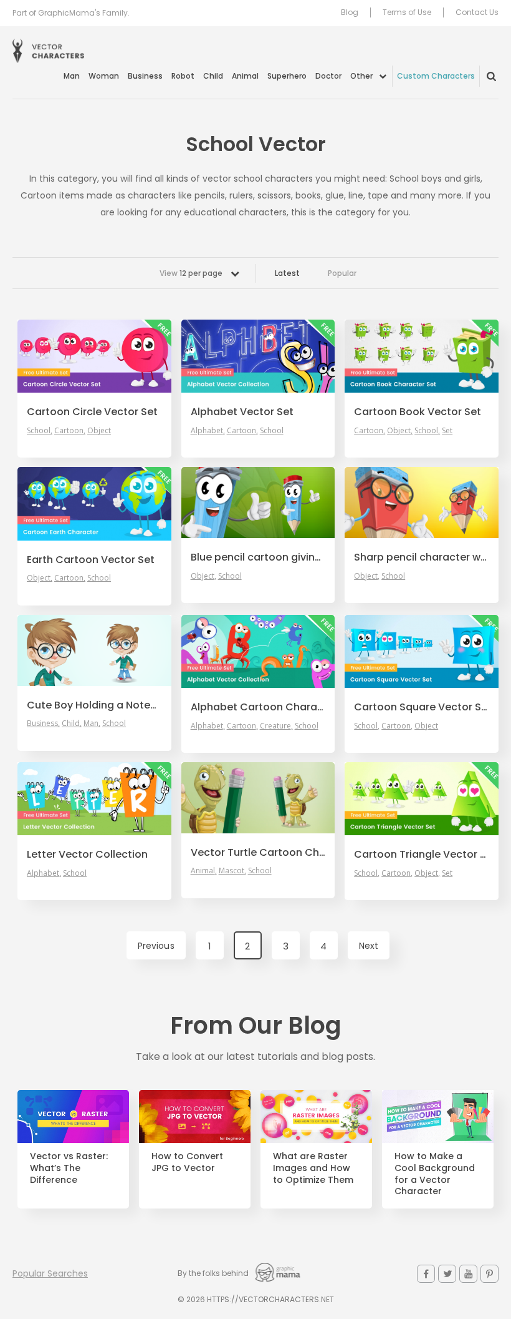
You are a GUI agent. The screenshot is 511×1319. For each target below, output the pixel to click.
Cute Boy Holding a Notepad (94, 705)
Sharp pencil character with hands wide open (421, 557)
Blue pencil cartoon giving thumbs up (258, 557)
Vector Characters (48, 51)
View (191, 273)
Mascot (231, 871)
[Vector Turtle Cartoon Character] (258, 797)
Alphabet (207, 431)
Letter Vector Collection (87, 854)
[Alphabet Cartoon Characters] (258, 651)
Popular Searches (50, 1273)
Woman (103, 76)
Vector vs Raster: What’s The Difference (69, 1168)
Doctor (328, 76)
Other (361, 76)
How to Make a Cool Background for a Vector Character (434, 1174)
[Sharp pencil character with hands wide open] (422, 502)
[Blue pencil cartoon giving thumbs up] (258, 502)
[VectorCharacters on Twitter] (447, 1274)
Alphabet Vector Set (242, 412)
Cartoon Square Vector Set (421, 707)
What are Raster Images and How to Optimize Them (313, 1168)
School (38, 431)
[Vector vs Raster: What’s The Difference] (73, 1116)
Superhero (287, 76)
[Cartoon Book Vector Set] (422, 356)
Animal (245, 76)
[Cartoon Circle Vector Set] (94, 356)
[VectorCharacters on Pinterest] (489, 1274)
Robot (182, 76)
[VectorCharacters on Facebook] (426, 1274)
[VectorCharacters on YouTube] (468, 1274)
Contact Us (477, 12)
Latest (287, 273)
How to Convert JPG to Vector (187, 1162)
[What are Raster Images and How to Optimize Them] (316, 1116)
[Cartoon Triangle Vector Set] (422, 798)
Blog (349, 12)
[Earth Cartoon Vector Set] (94, 503)
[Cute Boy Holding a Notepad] (94, 650)
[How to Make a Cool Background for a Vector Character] (438, 1116)
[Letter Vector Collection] (94, 798)
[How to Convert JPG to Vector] (195, 1116)
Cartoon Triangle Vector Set (421, 854)
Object (99, 431)
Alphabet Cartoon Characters (258, 707)
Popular (342, 273)
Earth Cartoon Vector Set (91, 560)
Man (72, 76)
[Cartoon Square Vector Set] (422, 651)
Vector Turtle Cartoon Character (258, 853)
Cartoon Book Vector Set (417, 412)
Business (145, 76)
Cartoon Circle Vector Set (92, 412)
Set (447, 431)
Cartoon (69, 431)
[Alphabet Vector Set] (258, 356)
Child (213, 76)
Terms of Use (407, 12)
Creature (275, 726)
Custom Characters (436, 76)
